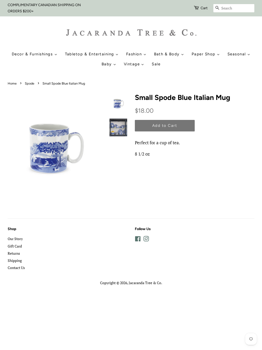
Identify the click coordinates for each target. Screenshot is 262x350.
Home (12, 83)
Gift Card (15, 246)
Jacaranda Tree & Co (145, 282)
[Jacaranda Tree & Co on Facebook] (138, 239)
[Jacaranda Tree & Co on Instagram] (146, 239)
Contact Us (16, 267)
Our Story (15, 238)
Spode (29, 83)
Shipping (15, 260)
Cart (204, 8)
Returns (14, 253)
